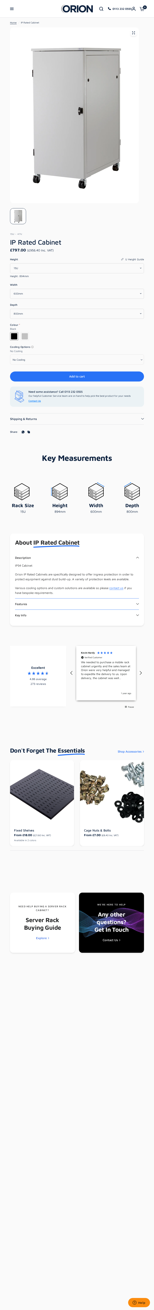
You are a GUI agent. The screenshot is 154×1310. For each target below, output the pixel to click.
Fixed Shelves (24, 830)
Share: (14, 432)
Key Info (20, 615)
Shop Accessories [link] (130, 751)
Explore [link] (41, 938)
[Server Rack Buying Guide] (42, 923)
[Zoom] (134, 33)
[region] (106, 673)
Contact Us (34, 400)
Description (23, 557)
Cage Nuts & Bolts (97, 830)
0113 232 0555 (122, 8)
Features (21, 604)
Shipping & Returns (23, 419)
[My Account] (134, 9)
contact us (116, 588)
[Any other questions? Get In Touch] (111, 923)
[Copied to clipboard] (28, 432)
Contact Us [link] (110, 940)
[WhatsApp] (23, 432)
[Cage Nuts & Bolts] (112, 792)
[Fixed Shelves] (42, 792)
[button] (71, 673)
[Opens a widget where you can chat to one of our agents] (139, 1303)
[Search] (101, 9)
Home (13, 22)
